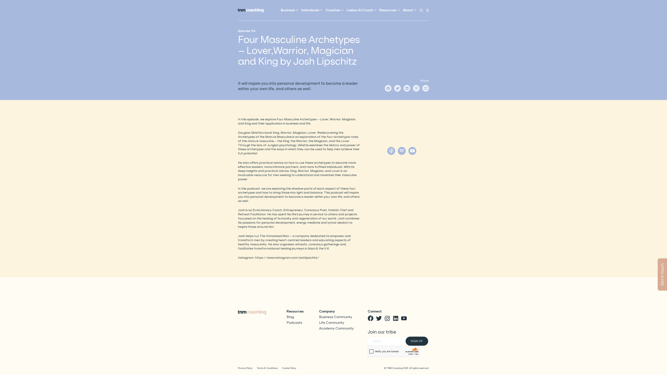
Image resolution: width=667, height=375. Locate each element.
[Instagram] (387, 318)
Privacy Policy (245, 368)
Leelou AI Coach (360, 10)
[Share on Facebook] (388, 88)
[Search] (421, 10)
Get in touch (662, 275)
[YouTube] (412, 151)
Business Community (335, 317)
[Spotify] (402, 151)
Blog (290, 317)
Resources (387, 10)
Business (288, 10)
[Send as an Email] (425, 88)
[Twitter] (379, 318)
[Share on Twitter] (397, 88)
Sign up (417, 341)
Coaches (333, 10)
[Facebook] (370, 318)
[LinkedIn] (395, 318)
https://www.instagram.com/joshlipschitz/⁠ (287, 258)
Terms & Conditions (267, 368)
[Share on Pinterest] (416, 88)
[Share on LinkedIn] (407, 88)
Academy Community (336, 328)
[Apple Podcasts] (391, 151)
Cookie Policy (289, 368)
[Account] (427, 10)
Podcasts (294, 323)
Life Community (331, 323)
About (408, 10)
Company (327, 311)
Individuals (310, 10)
